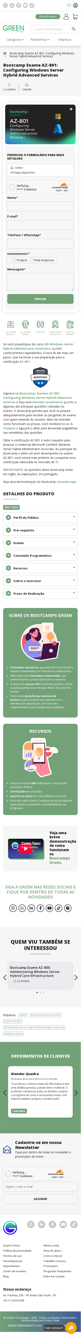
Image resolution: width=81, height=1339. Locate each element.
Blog (5, 1276)
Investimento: (18, 254)
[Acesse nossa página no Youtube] (25, 5)
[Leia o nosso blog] (67, 908)
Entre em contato (54, 1276)
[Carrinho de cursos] (75, 17)
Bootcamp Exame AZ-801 (46, 1015)
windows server (13, 1033)
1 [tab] (37, 992)
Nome (12, 198)
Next (76, 977)
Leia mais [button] (18, 1111)
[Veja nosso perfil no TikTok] (31, 5)
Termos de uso (12, 1256)
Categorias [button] (13, 40)
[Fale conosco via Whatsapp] (22, 908)
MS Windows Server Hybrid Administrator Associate (34, 1027)
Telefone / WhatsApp (24, 235)
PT (75, 5)
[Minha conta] (66, 17)
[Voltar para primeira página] (4, 53)
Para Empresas (12, 1261)
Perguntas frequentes (57, 1271)
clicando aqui (66, 482)
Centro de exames (14, 1271)
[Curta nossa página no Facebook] (18, 5)
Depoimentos (11, 1266)
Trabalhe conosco (55, 1261)
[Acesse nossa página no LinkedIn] (12, 5)
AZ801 (23, 1015)
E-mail (12, 216)
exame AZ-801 (12, 1021)
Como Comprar (53, 1256)
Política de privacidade (17, 1250)
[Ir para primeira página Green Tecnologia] (13, 29)
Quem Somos (11, 1245)
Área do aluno (48, 16)
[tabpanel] (40, 975)
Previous (5, 977)
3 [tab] (43, 992)
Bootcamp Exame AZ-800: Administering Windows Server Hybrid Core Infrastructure (35, 971)
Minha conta (51, 1245)
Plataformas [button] (38, 40)
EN (68, 5)
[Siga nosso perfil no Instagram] (5, 5)
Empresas (64, 40)
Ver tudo (11, 507)
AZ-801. (24, 362)
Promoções (51, 1266)
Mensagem (16, 269)
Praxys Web (51, 1320)
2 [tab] (40, 992)
